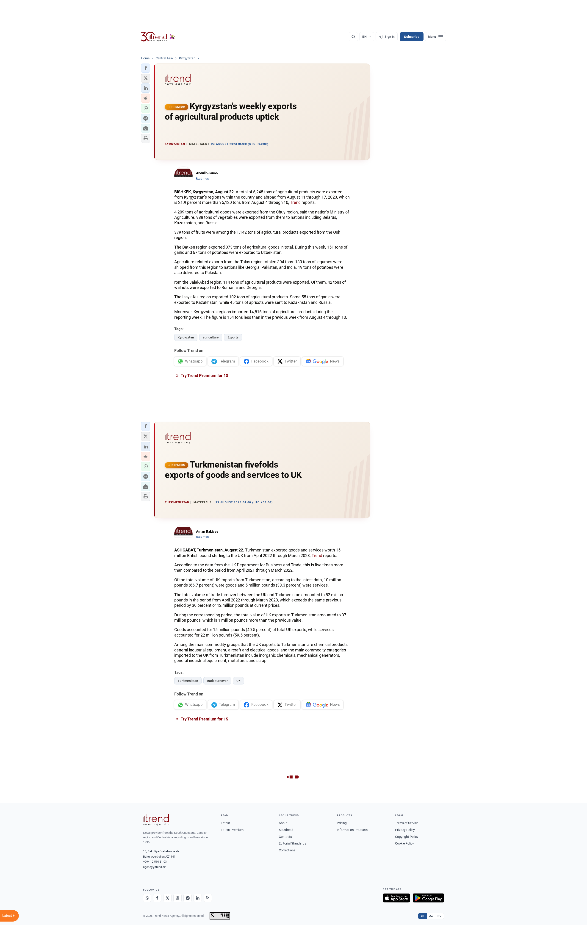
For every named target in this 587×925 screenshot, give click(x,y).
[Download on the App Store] (396, 898)
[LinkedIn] (198, 898)
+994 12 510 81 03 (155, 861)
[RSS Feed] (208, 898)
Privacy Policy (405, 830)
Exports (232, 337)
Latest (225, 823)
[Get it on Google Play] (428, 898)
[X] (167, 898)
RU (439, 915)
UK (238, 681)
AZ (431, 915)
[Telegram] (187, 898)
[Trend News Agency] (156, 819)
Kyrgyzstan (186, 337)
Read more (202, 178)
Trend (295, 202)
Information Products (352, 830)
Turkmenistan (188, 681)
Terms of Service (406, 823)
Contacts (285, 837)
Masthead (286, 830)
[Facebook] (157, 898)
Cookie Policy (404, 843)
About (283, 823)
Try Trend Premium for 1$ (204, 375)
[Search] (353, 36)
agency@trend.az (154, 867)
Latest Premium (232, 830)
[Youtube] (177, 898)
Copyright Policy (406, 837)
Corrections (287, 850)
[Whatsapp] (147, 898)
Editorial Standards (292, 843)
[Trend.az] (158, 37)
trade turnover (217, 681)
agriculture (211, 337)
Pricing (342, 823)
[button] (145, 68)
